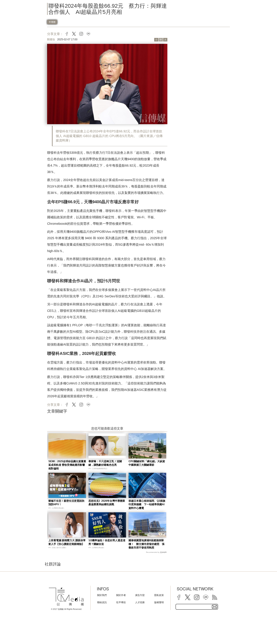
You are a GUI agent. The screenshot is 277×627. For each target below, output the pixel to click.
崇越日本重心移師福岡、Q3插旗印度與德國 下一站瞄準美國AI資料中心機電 (147, 504)
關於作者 (121, 595)
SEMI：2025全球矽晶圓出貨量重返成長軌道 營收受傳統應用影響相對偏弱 (67, 465)
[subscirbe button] (214, 606)
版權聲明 (159, 602)
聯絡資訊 (102, 602)
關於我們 (102, 595)
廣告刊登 (140, 595)
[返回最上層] (267, 617)
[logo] (66, 596)
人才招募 (140, 602)
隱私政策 (159, 595)
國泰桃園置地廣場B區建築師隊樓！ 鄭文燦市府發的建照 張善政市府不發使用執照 (146, 544)
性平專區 (121, 602)
